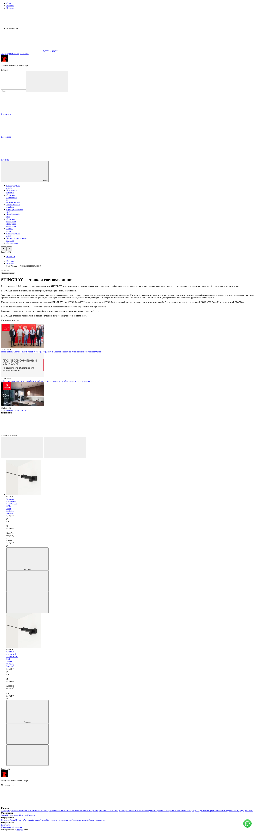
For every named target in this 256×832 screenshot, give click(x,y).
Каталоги (5, 820)
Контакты (24, 53)
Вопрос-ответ (52, 820)
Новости (10, 6)
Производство (12, 815)
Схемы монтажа (79, 820)
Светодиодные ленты (11, 810)
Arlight (20, 830)
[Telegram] (183, 433)
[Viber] (102, 433)
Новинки (10, 256)
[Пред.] (22, 447)
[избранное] (27, 602)
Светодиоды (12, 243)
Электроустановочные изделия (219, 810)
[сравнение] (27, 581)
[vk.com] (21, 806)
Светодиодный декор (195, 810)
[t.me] (61, 806)
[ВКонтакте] (21, 433)
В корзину (27, 569)
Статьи (43, 820)
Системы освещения (11, 220)
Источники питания (11, 191)
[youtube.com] (101, 806)
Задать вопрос (8, 273)
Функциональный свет (107, 810)
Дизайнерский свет (126, 810)
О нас (9, 3)
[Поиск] (47, 81)
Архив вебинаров (32, 820)
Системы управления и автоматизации (57, 810)
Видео (12, 820)
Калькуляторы (65, 820)
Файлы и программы (95, 820)
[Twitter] (62, 433)
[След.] (65, 447)
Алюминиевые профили (13, 206)
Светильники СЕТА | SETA (13, 410)
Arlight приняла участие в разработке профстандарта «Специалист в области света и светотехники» (46, 381)
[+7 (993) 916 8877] (141, 806)
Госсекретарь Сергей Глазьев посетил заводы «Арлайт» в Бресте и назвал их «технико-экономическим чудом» (51, 352)
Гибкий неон (9, 230)
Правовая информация (11, 827)
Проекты (10, 8)
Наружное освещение (11, 225)
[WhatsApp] (21, 51)
